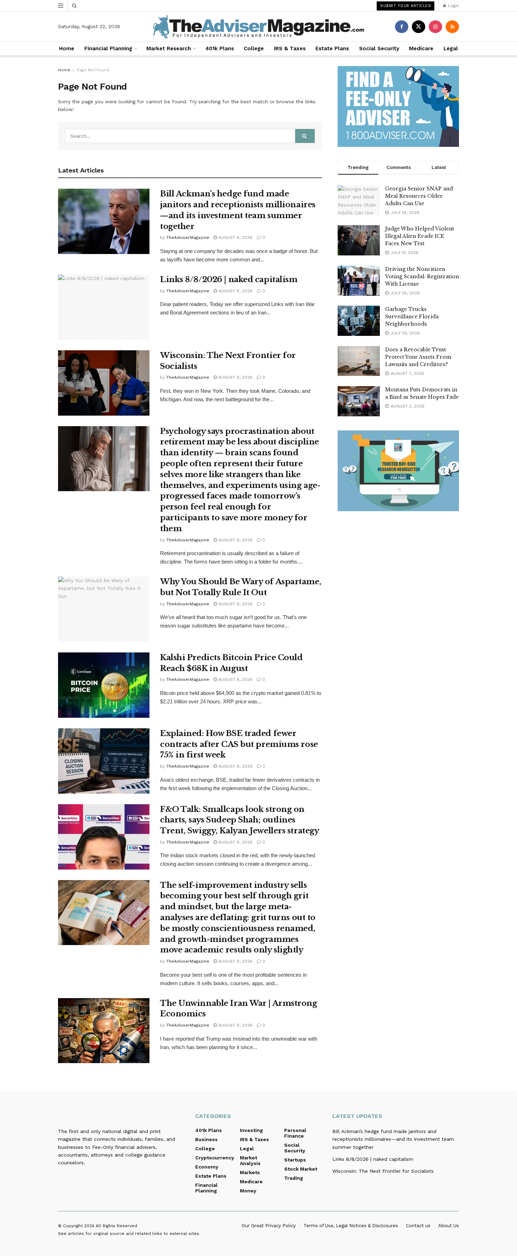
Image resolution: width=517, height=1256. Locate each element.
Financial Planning (108, 48)
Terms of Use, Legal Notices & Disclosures (351, 1225)
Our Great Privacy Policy (269, 1225)
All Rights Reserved (116, 1225)
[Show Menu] (60, 6)
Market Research (168, 48)
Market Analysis (250, 1160)
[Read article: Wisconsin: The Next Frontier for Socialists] (103, 383)
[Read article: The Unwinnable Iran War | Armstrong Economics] (103, 1030)
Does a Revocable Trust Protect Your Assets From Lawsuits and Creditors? (418, 356)
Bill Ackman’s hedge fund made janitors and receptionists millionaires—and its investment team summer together (393, 1139)
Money (248, 1190)
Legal (450, 48)
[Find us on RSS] (452, 26)
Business (206, 1139)
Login (453, 5)
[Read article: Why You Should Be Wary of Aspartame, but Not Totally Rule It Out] (103, 609)
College (254, 48)
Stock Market (300, 1169)
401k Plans (219, 48)
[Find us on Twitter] (418, 26)
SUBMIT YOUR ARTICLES (405, 6)
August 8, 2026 (235, 237)
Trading (293, 1178)
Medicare (421, 48)
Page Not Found (93, 69)
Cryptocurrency (214, 1157)
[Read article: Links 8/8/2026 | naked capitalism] (103, 307)
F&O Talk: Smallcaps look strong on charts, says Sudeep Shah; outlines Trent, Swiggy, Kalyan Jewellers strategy (239, 820)
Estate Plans (332, 48)
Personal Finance (295, 1133)
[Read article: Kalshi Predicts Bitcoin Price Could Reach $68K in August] (103, 685)
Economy (206, 1167)
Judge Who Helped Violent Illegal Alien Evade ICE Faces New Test (419, 236)
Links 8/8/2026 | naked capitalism (228, 279)
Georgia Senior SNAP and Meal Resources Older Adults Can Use (419, 196)
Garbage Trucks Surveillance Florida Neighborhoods (412, 316)
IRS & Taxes (290, 48)
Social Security (379, 48)
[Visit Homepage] (258, 26)
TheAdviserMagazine (187, 237)
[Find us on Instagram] (435, 26)
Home (66, 48)
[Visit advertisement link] (398, 106)
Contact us (418, 1225)
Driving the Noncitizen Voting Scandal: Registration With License (422, 276)
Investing (251, 1130)
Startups (295, 1160)
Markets (250, 1172)
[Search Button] (74, 5)
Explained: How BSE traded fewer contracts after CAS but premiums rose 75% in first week (239, 744)
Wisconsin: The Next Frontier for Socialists (383, 1171)
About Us (448, 1225)
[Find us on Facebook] (401, 26)
